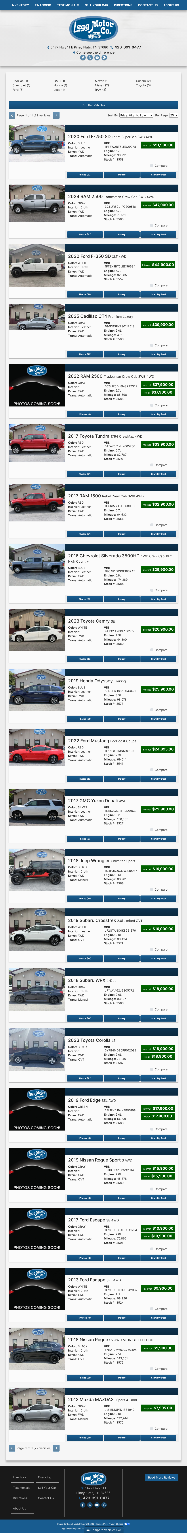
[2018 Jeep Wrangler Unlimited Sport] (37, 869)
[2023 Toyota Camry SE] (37, 630)
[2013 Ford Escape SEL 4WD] (37, 1288)
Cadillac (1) (20, 81)
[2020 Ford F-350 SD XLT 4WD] (37, 265)
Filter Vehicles (95, 105)
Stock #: (109, 159)
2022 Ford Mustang (102, 740)
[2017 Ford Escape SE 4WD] (37, 1229)
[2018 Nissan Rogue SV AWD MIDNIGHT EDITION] (37, 1348)
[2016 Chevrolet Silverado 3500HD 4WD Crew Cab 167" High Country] (37, 565)
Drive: (72, 151)
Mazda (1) (102, 81)
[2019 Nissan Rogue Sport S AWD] (37, 1169)
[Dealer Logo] (93, 28)
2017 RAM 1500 (106, 495)
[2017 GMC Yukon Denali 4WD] (37, 807)
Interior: (74, 147)
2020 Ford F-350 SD (97, 256)
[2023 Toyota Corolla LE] (37, 1049)
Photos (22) (85, 174)
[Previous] (12, 115)
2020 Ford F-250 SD (110, 136)
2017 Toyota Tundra (105, 436)
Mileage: (110, 155)
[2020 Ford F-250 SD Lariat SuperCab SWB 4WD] (37, 143)
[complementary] (176, 1522)
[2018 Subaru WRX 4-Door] (37, 989)
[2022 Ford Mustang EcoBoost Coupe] (37, 747)
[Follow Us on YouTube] (97, 57)
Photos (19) (85, 659)
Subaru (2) (143, 81)
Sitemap (99, 1524)
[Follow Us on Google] (104, 57)
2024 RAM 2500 (111, 196)
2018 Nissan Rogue (111, 1339)
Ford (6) (18, 89)
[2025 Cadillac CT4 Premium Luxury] (37, 317)
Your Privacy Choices (113, 1524)
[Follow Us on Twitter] (90, 57)
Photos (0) (85, 414)
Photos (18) (85, 354)
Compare (161, 165)
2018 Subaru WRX (93, 980)
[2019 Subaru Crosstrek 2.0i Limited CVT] (37, 929)
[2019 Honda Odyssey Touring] (37, 690)
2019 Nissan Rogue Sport (100, 1160)
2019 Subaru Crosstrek (105, 920)
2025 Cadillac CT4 (100, 316)
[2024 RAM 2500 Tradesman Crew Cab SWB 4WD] (37, 203)
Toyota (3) (143, 85)
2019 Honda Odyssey (97, 680)
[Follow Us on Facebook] (83, 57)
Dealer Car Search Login (68, 1524)
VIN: (107, 143)
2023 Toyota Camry (91, 621)
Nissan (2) (102, 85)
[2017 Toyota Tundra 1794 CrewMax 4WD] (37, 442)
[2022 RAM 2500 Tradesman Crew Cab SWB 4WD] (37, 385)
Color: (72, 143)
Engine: (109, 151)
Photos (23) (85, 838)
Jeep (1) (59, 89)
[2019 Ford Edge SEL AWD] (37, 1109)
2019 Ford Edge (92, 1100)
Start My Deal (158, 174)
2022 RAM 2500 (111, 376)
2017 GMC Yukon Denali (97, 800)
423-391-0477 (128, 47)
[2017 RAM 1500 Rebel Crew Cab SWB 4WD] (37, 502)
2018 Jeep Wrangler (101, 860)
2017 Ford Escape (93, 1220)
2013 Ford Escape (94, 1279)
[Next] (56, 115)
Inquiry (121, 174)
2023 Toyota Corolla (92, 1040)
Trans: (72, 156)
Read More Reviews (161, 1477)
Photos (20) (85, 294)
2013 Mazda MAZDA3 (102, 1399)
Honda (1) (60, 85)
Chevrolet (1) (21, 85)
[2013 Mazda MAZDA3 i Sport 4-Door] (37, 1408)
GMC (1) (59, 81)
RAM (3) (100, 89)
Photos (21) (85, 234)
